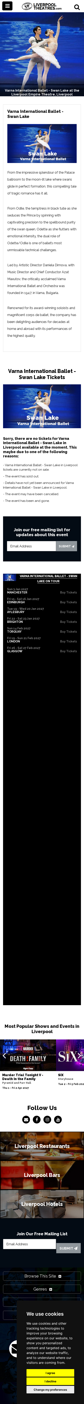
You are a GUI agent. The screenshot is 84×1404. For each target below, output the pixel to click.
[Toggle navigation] (7, 6)
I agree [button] (50, 1373)
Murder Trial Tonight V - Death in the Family (22, 1077)
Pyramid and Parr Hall (16, 1082)
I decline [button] (50, 1381)
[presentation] (4, 1055)
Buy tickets (68, 592)
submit (65, 546)
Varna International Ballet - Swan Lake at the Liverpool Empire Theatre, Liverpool (42, 92)
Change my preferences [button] (50, 1389)
